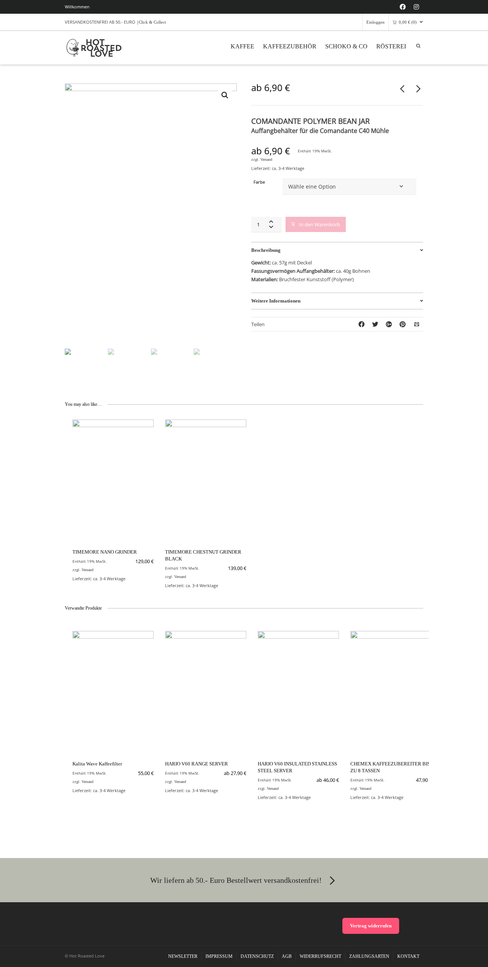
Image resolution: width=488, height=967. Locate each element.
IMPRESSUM (219, 956)
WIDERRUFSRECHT (320, 956)
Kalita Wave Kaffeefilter (97, 764)
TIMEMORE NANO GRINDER (104, 552)
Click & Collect (152, 22)
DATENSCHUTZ (257, 956)
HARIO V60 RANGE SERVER (196, 764)
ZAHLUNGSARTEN (369, 956)
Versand (266, 159)
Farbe (259, 182)
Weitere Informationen (275, 301)
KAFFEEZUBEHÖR (289, 46)
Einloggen (375, 22)
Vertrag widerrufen (371, 926)
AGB (287, 956)
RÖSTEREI (391, 46)
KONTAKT (408, 956)
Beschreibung (266, 250)
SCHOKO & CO (346, 46)
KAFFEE (242, 46)
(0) (408, 22)
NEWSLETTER (182, 956)
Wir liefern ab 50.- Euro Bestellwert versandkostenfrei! (236, 880)
